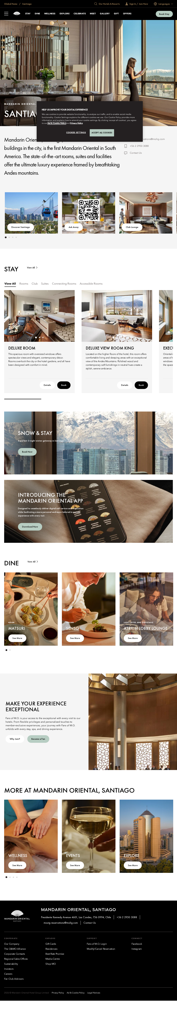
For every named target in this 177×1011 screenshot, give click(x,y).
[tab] (10, 284)
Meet (93, 14)
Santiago (27, 3)
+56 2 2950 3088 (139, 146)
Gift (116, 14)
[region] (90, 121)
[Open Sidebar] (6, 14)
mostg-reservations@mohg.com (147, 139)
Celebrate (80, 14)
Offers (127, 14)
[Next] (163, 212)
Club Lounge (132, 227)
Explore (64, 14)
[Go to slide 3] (12, 237)
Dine (37, 14)
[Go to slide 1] (5, 237)
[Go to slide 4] (16, 237)
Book (63, 385)
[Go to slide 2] (9, 237)
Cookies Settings (76, 132)
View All (31, 267)
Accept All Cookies (102, 132)
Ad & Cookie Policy (57, 123)
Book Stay (164, 14)
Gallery (105, 14)
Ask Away (74, 227)
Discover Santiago (20, 227)
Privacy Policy (76, 123)
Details (47, 385)
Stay (28, 14)
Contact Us (136, 153)
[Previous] (14, 212)
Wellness (49, 14)
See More (17, 638)
